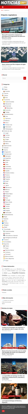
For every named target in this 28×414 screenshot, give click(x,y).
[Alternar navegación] (2, 7)
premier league (21, 280)
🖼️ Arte (5, 97)
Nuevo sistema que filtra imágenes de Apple (14, 64)
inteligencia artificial (16, 277)
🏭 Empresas (7, 106)
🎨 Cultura (5, 95)
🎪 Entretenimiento (7, 114)
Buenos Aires (4, 270)
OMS (12, 280)
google (23, 275)
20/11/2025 (4, 380)
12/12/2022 (4, 39)
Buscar (24, 78)
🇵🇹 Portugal (6, 200)
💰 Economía (6, 99)
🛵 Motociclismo (8, 256)
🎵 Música (6, 120)
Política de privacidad (6, 302)
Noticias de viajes (7, 308)
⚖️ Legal (5, 133)
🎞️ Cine (5, 116)
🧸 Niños (6, 143)
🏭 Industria (6, 233)
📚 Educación (7, 104)
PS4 (25, 280)
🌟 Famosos (7, 118)
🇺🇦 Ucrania (6, 208)
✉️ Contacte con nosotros (8, 300)
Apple (3, 269)
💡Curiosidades (6, 242)
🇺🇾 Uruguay (6, 210)
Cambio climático (11, 270)
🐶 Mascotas (7, 141)
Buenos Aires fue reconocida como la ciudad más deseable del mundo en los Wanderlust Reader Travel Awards (14, 352)
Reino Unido (16, 281)
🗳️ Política (5, 223)
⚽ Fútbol (6, 246)
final (16, 275)
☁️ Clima (4, 87)
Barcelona (19, 269)
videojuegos (5, 284)
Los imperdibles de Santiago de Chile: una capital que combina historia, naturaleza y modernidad (13, 377)
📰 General (5, 148)
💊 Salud (4, 227)
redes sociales (10, 281)
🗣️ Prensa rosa (7, 125)
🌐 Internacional (6, 154)
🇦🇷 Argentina (7, 158)
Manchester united (18, 278)
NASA (3, 280)
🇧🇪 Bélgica (6, 160)
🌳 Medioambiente (7, 214)
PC (16, 280)
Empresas (10, 273)
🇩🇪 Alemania (6, 156)
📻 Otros (4, 221)
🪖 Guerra (5, 150)
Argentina (7, 269)
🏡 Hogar (6, 139)
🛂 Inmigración (6, 152)
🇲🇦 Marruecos (7, 187)
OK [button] (3, 411)
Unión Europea (21, 283)
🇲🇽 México (6, 189)
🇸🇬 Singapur (6, 204)
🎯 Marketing (8, 108)
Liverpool (6, 278)
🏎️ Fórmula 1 (7, 254)
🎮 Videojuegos (7, 129)
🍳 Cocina (6, 137)
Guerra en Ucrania (5, 277)
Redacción (10, 355)
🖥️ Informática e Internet (10, 235)
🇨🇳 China (5, 164)
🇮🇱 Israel (5, 181)
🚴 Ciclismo (6, 252)
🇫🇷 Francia (6, 175)
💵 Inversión (6, 110)
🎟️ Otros (5, 122)
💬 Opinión (5, 219)
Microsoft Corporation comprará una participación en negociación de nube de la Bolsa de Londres (13, 36)
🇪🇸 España (6, 171)
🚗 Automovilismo (8, 250)
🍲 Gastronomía (6, 145)
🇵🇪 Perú (5, 198)
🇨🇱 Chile (5, 162)
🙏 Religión (5, 225)
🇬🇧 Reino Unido (7, 202)
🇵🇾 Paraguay (6, 196)
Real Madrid (4, 281)
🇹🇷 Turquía (6, 206)
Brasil (23, 269)
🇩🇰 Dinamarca (7, 168)
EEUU (5, 273)
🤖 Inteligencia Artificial (10, 237)
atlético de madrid (13, 269)
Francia (19, 275)
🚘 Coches (6, 135)
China (17, 270)
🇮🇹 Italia (5, 183)
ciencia (20, 270)
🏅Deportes (5, 244)
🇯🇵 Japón (6, 185)
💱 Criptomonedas (8, 231)
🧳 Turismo (5, 240)
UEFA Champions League (14, 283)
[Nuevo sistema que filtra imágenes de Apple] (14, 55)
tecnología (3, 283)
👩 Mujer (4, 217)
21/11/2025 (4, 355)
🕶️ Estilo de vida (7, 131)
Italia (21, 277)
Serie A (23, 281)
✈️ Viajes (4, 89)
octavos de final (8, 280)
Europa (9, 275)
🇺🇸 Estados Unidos (8, 173)
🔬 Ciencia (5, 93)
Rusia (20, 281)
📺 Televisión (7, 127)
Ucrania (7, 283)
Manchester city (11, 278)
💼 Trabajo (6, 112)
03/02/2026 (4, 330)
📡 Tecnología (5, 31)
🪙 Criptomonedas (8, 102)
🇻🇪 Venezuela (7, 212)
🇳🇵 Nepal (6, 191)
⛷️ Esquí (5, 248)
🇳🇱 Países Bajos (8, 194)
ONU (15, 280)
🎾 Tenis (5, 260)
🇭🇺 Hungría (6, 179)
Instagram (10, 277)
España (15, 273)
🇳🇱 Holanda (6, 177)
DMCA (3, 303)
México (23, 278)
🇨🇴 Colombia (7, 166)
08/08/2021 (4, 66)
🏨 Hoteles (6, 91)
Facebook (13, 275)
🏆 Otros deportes (8, 258)
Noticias (9, 39)
